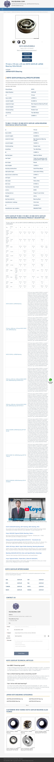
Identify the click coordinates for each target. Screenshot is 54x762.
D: (5, 205)
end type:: (7, 177)
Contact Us (11, 758)
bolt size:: (7, 184)
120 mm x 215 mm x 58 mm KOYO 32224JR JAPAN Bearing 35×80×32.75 (16, 380)
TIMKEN (8, 586)
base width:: (9, 98)
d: (6, 95)
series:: (7, 190)
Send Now (21, 653)
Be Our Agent (27, 60)
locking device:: (9, 193)
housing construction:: (11, 168)
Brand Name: (9, 89)
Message (9, 640)
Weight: (7, 196)
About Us (6, 758)
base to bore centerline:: (11, 174)
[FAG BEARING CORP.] (7, 3)
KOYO (28, 586)
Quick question (8, 637)
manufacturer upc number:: (12, 208)
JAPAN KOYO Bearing (16, 12)
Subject (9, 633)
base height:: (8, 165)
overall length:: (10, 101)
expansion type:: (10, 104)
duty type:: (8, 181)
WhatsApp (27, 57)
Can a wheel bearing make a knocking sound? (22, 674)
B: (6, 115)
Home (5, 12)
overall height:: (10, 107)
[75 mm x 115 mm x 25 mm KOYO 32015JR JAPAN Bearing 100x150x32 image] (27, 26)
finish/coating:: (10, 110)
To (7, 629)
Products (8, 12)
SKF (28, 579)
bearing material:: (10, 199)
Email (8, 626)
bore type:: (8, 162)
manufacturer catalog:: (11, 202)
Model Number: (10, 92)
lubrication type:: (9, 171)
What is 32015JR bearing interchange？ (27, 50)
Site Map (16, 758)
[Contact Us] (50, 381)
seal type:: (8, 158)
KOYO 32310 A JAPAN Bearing (13, 303)
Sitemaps (21, 758)
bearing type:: (9, 155)
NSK (7, 579)
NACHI (7, 590)
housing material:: (10, 187)
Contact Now (27, 53)
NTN (7, 583)
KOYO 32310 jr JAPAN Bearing (13, 354)
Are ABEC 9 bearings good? (16, 665)
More (27, 705)
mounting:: (8, 112)
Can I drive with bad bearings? (17, 684)
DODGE (29, 590)
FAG (28, 583)
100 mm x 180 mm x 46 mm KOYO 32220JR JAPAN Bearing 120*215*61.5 (16, 405)
